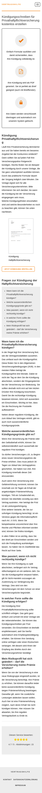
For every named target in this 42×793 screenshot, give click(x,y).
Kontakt (7, 780)
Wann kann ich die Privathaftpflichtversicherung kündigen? (19, 294)
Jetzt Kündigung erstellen (18, 269)
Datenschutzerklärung (25, 780)
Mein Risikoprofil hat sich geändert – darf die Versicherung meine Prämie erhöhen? (21, 329)
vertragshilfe (11, 4)
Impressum (20, 785)
